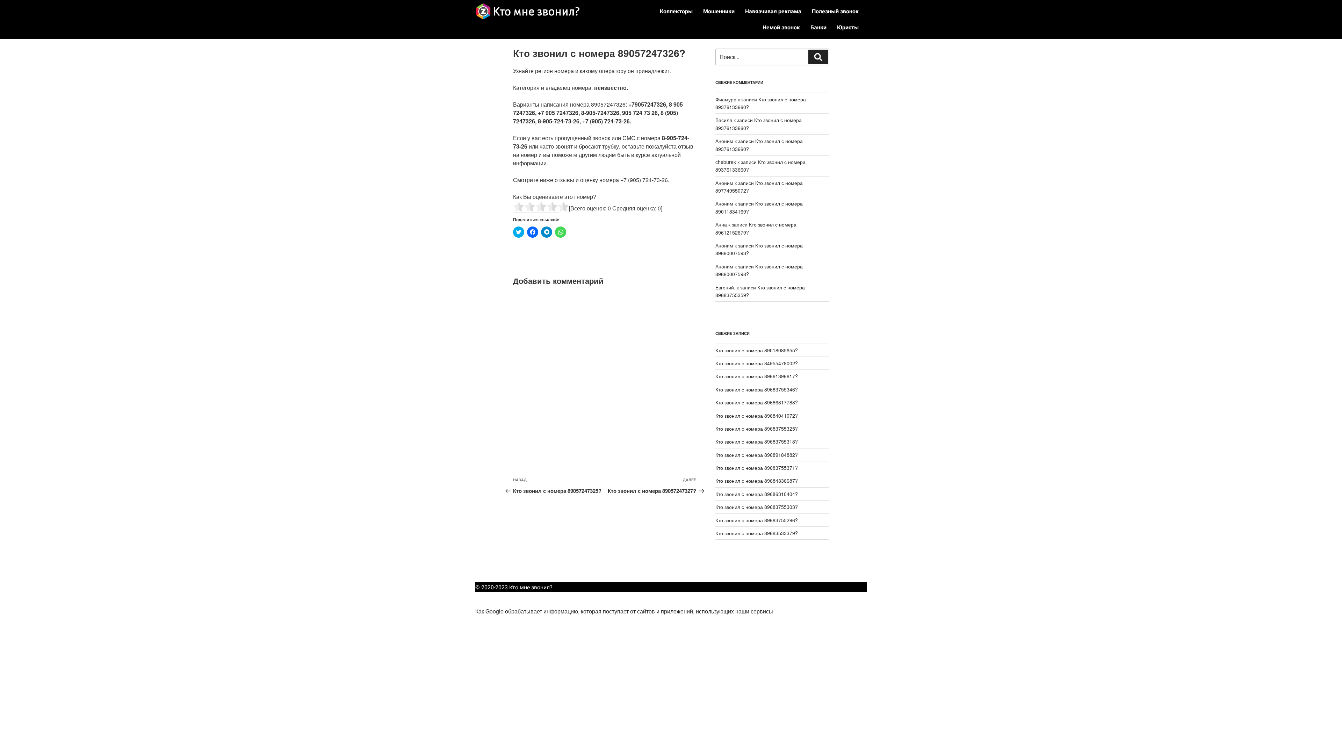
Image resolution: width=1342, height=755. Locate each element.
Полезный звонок (835, 11)
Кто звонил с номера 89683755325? (756, 428)
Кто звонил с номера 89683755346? (756, 389)
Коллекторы (676, 11)
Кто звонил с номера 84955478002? (756, 363)
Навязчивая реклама (773, 11)
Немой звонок (781, 27)
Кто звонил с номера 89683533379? (756, 533)
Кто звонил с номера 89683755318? (756, 441)
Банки (818, 27)
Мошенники (719, 11)
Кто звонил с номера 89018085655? (756, 350)
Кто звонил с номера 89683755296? (756, 520)
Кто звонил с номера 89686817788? (756, 402)
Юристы (848, 27)
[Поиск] (818, 57)
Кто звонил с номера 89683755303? (756, 506)
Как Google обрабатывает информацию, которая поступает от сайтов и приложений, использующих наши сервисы (624, 611)
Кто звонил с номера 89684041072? (756, 415)
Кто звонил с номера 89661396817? (756, 376)
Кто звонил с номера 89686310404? (756, 493)
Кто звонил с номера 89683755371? (756, 467)
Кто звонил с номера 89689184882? (756, 454)
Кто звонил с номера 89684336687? (756, 480)
